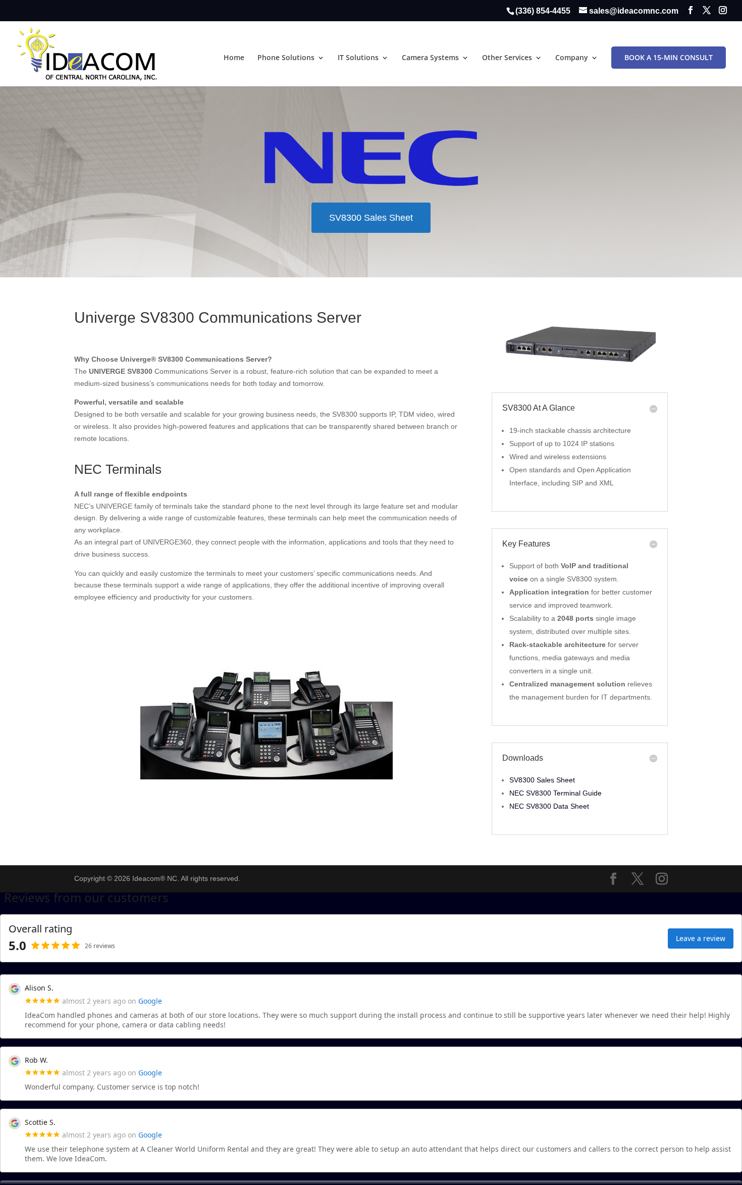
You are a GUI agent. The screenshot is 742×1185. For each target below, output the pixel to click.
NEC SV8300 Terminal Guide (555, 793)
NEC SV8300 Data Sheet (549, 806)
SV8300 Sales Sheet (371, 218)
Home (234, 58)
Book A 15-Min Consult (668, 57)
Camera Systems (430, 58)
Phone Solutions (285, 58)
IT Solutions (358, 58)
